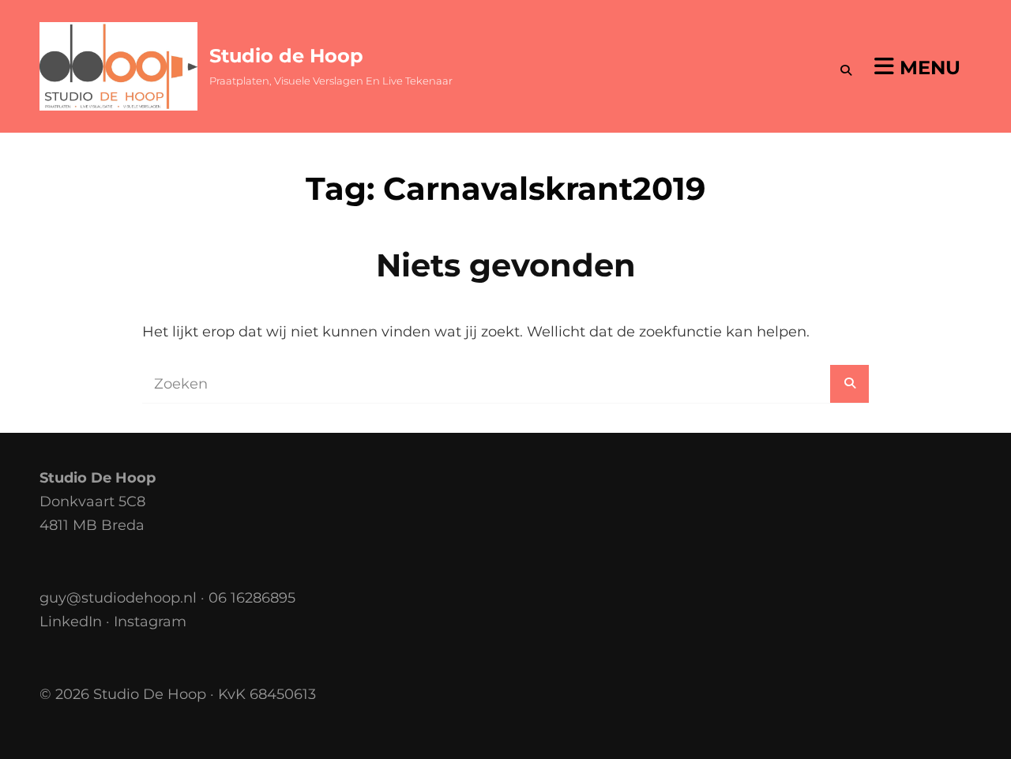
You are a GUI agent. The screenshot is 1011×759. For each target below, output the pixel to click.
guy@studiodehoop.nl (118, 598)
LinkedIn (70, 621)
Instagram (150, 621)
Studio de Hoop (286, 55)
